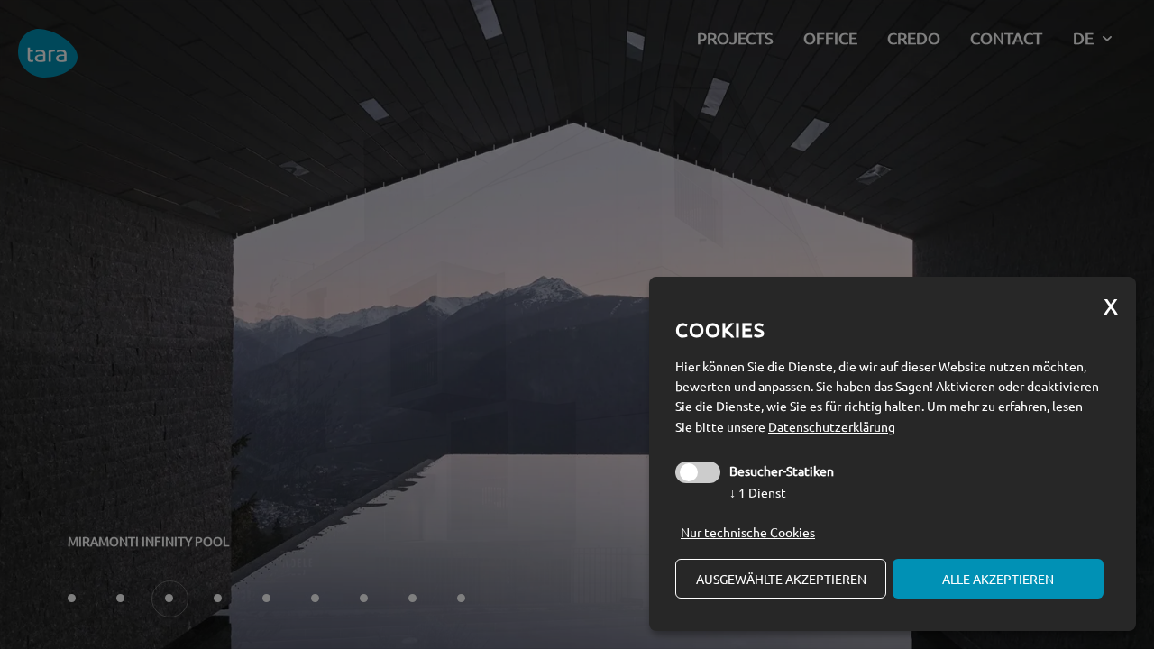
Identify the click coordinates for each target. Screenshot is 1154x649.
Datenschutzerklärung (831, 426)
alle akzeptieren (998, 579)
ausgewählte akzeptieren (781, 579)
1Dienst (757, 492)
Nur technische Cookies (748, 532)
